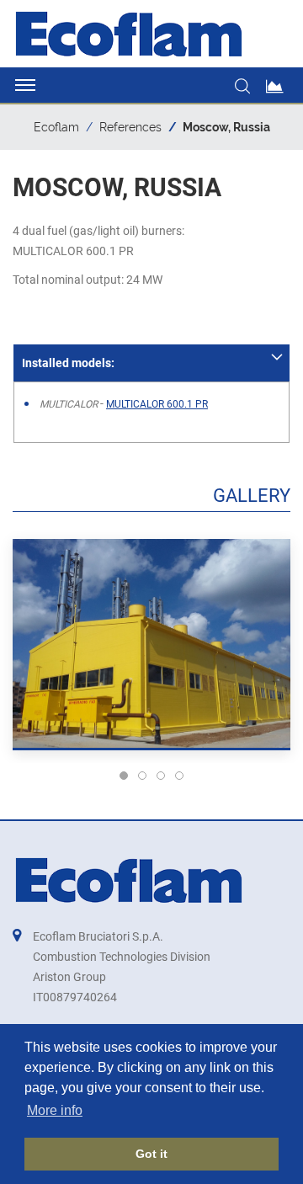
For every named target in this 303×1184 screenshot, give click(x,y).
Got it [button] (151, 1153)
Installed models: (68, 363)
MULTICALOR (70, 404)
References (130, 127)
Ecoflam (56, 127)
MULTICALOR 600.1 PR (157, 404)
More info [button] (54, 1110)
